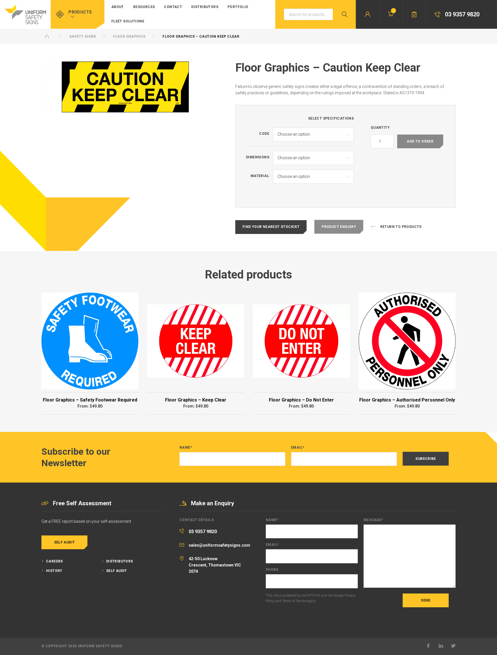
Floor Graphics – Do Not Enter (301, 400)
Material (260, 176)
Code (264, 134)
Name (185, 448)
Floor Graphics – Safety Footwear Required (90, 400)
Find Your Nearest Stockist (270, 227)
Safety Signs (82, 36)
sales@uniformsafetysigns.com (219, 545)
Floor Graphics (129, 36)
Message (373, 520)
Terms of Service (294, 601)
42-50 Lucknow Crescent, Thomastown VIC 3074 (215, 565)
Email (297, 448)
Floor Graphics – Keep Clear (195, 400)
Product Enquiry (339, 227)
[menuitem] (118, 7)
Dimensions (257, 157)
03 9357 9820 (203, 531)
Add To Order (420, 141)
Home (46, 36)
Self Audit (64, 542)
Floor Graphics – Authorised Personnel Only (407, 400)
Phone (272, 570)
